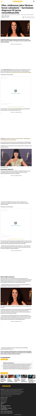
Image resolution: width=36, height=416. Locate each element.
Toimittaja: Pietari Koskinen (8, 362)
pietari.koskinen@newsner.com (24, 368)
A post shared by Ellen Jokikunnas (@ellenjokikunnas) (16, 106)
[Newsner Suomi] (17, 1)
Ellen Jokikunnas (4, 359)
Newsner (3, 14)
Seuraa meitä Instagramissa (7, 412)
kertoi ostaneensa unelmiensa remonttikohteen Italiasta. (20, 72)
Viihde (5, 14)
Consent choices (18, 414)
